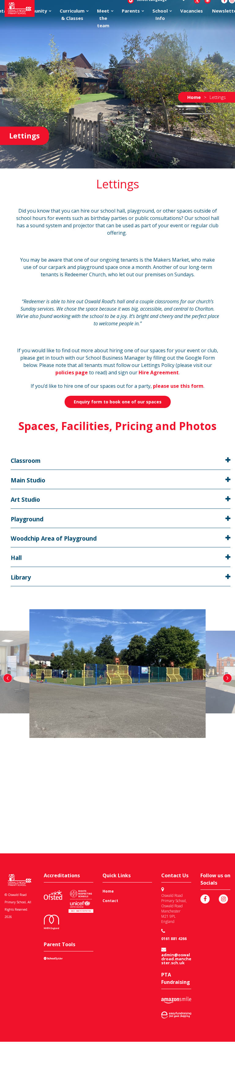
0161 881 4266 (174, 938)
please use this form (178, 386)
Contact (110, 900)
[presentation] (7, 678)
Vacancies (191, 11)
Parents (131, 11)
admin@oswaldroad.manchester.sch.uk (176, 959)
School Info (160, 14)
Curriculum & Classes (72, 14)
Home (108, 891)
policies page (71, 372)
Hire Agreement (159, 372)
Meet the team (103, 18)
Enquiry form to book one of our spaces (118, 402)
